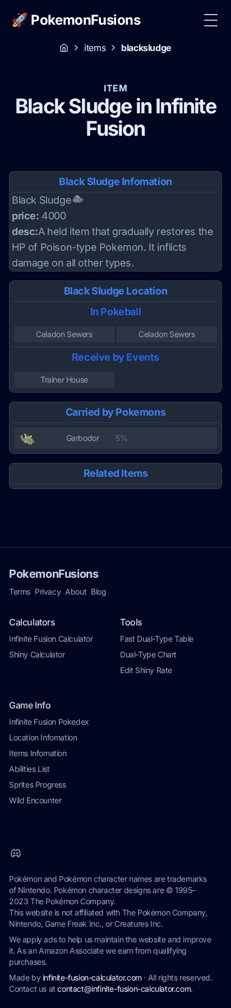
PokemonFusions (53, 574)
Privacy (48, 591)
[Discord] (15, 853)
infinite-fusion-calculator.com (92, 977)
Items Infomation (38, 753)
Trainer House (64, 379)
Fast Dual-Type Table (156, 638)
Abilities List (29, 769)
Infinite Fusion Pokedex (49, 721)
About (75, 591)
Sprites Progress (37, 784)
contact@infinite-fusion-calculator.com (124, 988)
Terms (19, 591)
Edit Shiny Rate (146, 670)
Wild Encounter (35, 800)
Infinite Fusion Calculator (51, 638)
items (94, 47)
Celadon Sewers (64, 334)
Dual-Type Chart (148, 654)
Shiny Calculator (37, 654)
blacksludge (146, 47)
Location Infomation (43, 737)
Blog (98, 591)
